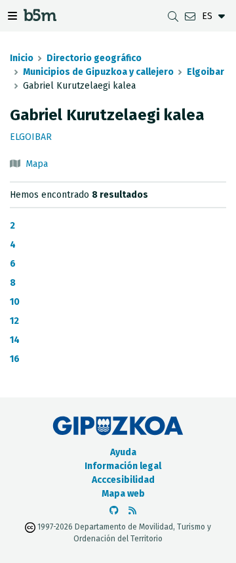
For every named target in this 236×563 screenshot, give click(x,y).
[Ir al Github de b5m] (114, 510)
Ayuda (123, 452)
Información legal (123, 466)
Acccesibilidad (123, 479)
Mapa (37, 163)
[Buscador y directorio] (173, 16)
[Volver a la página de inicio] (40, 17)
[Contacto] (190, 16)
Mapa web (123, 493)
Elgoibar (205, 72)
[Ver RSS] (132, 510)
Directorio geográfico (94, 58)
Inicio (21, 58)
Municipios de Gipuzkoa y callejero (98, 72)
